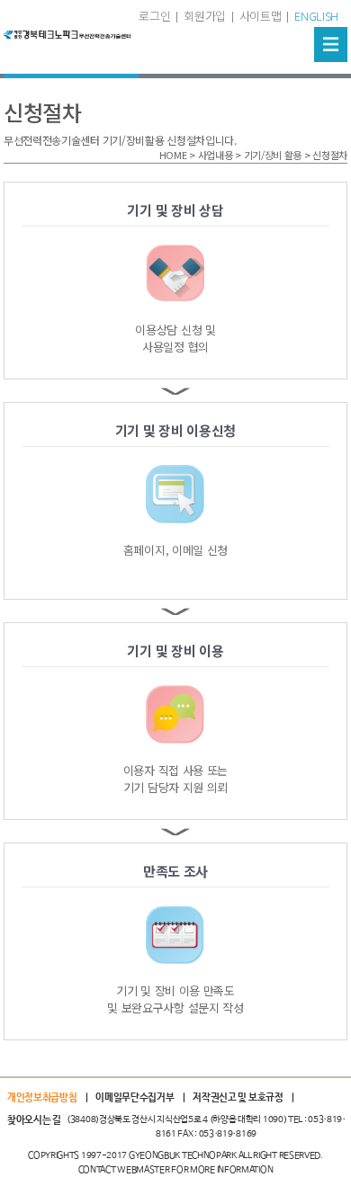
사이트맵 (260, 15)
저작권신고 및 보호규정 (238, 1098)
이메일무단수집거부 (134, 1098)
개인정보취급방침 (42, 1098)
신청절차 (329, 154)
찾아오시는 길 (34, 1120)
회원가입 (205, 15)
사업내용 (215, 154)
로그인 (154, 15)
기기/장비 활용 (273, 154)
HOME (173, 154)
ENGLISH (316, 15)
